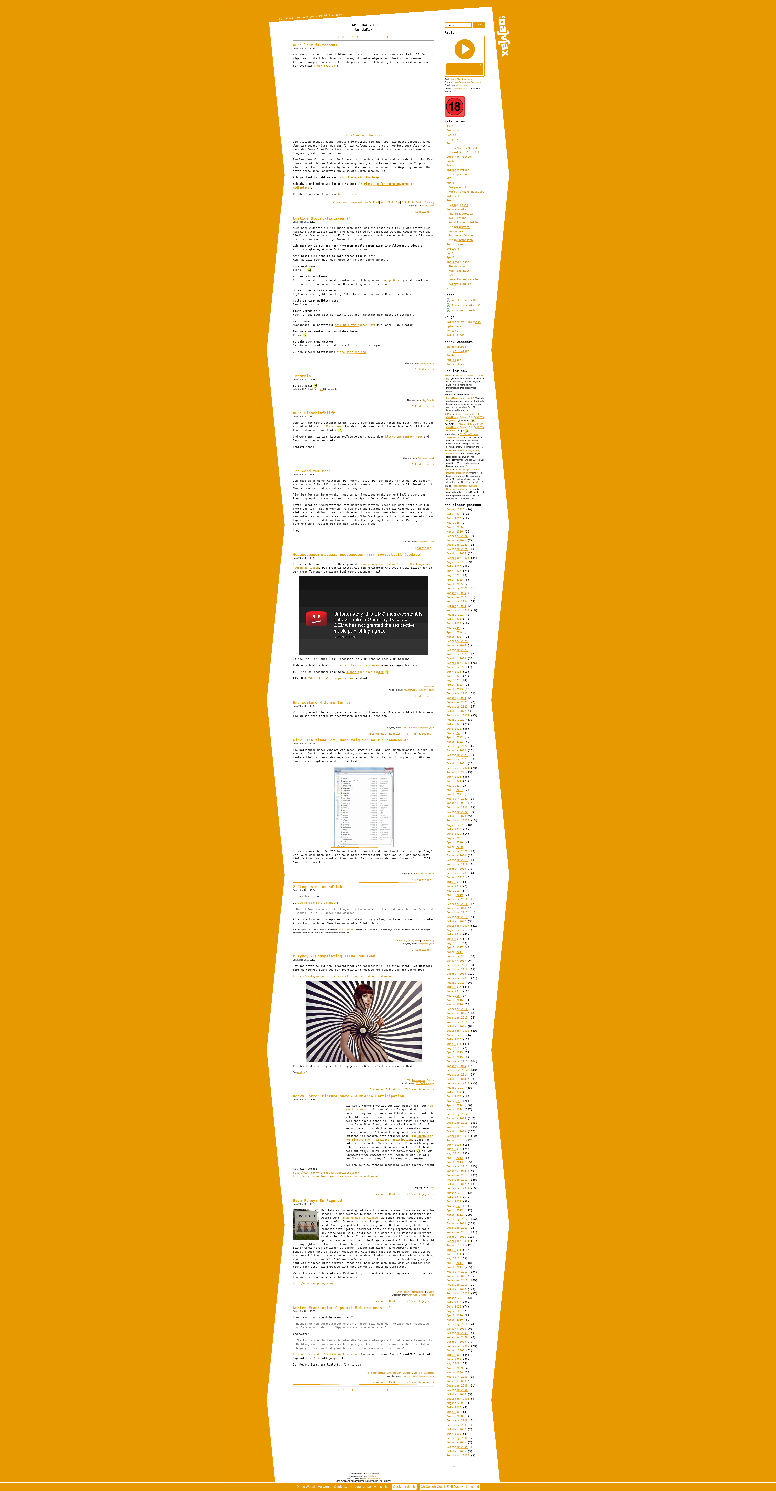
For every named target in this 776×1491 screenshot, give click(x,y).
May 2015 (453, 1048)
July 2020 (454, 829)
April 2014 (455, 1105)
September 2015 (458, 1030)
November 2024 (457, 601)
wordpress (373, 1476)
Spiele (451, 257)
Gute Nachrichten (459, 156)
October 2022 (456, 711)
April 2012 (455, 1210)
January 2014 (456, 1118)
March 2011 (455, 1267)
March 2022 (455, 741)
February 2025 (457, 588)
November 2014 (457, 1074)
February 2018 (457, 903)
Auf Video (454, 359)
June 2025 (454, 571)
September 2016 (458, 978)
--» (380, 36)
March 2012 (455, 1214)
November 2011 (457, 1232)
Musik (391, 202)
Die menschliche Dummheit (317, 902)
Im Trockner (455, 364)
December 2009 (457, 1332)
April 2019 (455, 894)
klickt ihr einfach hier (403, 436)
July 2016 (454, 986)
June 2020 (454, 833)
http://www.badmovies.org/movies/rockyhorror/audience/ (336, 1176)
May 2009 (453, 1363)
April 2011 (455, 1262)
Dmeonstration (394, 1373)
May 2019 (453, 890)
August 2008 (455, 1403)
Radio (411, 202)
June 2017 (454, 938)
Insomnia (302, 376)
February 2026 (457, 535)
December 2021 (457, 754)
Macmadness (457, 231)
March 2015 (455, 1057)
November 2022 (457, 706)
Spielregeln (455, 326)
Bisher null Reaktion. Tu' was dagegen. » (402, 733)
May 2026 (453, 522)
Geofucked (429, 686)
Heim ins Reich (409, 727)
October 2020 (456, 816)
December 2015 (457, 1017)
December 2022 (457, 702)
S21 (451, 274)
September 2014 (458, 1083)
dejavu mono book (371, 1478)
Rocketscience (457, 244)
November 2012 (457, 1179)
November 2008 (457, 1389)
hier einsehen (348, 194)
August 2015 (455, 1035)
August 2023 (455, 667)
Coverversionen (341, 202)
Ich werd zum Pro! (312, 471)
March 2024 (455, 636)
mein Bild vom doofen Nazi (355, 324)
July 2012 (454, 1197)
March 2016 (455, 1004)
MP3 (449, 178)
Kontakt (452, 330)
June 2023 (454, 676)
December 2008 (457, 1385)
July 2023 (454, 671)
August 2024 (455, 614)
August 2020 (455, 825)
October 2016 (456, 973)
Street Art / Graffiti (466, 152)
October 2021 (456, 763)
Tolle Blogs (455, 334)
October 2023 (456, 658)
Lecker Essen (458, 204)
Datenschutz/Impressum (464, 321)
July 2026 (454, 514)
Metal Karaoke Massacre (466, 191)
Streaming (429, 202)
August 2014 (455, 1087)
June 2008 (454, 1411)
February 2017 (457, 956)
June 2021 (454, 781)
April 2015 (455, 1052)
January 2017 (456, 960)
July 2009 (454, 1354)
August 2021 (455, 772)
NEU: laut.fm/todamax (315, 45)
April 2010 (455, 1315)
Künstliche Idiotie (463, 222)
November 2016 (457, 969)
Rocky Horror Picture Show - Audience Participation (348, 1096)
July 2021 (454, 776)
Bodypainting (418, 1080)
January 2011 (456, 1276)
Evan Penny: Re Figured (317, 1200)
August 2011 (455, 1245)
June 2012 (454, 1201)
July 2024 (454, 619)
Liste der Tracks (462, 88)
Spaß (450, 253)
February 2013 (457, 1166)
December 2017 (457, 912)
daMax (448, 375)
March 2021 (455, 794)
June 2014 (454, 1096)
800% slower (333, 426)
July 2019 (454, 881)
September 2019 (458, 873)
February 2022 (457, 746)
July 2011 (454, 1249)
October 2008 (456, 1394)
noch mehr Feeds (463, 310)
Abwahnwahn (410, 690)
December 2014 (457, 1070)
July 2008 (454, 1407)
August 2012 (455, 1192)
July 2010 (454, 1302)
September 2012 (458, 1188)
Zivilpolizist (429, 1373)
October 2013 (456, 1131)
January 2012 (456, 1223)
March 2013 (455, 1162)
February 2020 (457, 851)
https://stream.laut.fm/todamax (468, 82)
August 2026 (455, 509)
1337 (450, 126)
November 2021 (457, 759)
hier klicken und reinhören (358, 665)
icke (425, 205)
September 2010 (458, 1293)
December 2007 (457, 1425)
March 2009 (455, 1372)
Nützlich (453, 196)
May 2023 (453, 680)
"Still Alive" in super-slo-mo (331, 678)
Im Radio (453, 355)
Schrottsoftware (461, 235)
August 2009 (455, 1350)
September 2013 (458, 1135)
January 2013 (456, 1171)
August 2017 (455, 930)
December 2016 (457, 965)
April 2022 (455, 737)
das (321, 389)
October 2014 (456, 1079)
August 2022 (455, 719)
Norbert (449, 450)
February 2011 (457, 1271)
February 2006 (457, 1438)
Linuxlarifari (459, 226)
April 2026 (455, 527)
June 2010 (454, 1306)
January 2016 (456, 1013)
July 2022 (454, 724)
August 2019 (455, 877)
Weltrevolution (460, 283)
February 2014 (457, 1114)
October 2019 (456, 868)
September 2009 (458, 1346)
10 (367, 36)
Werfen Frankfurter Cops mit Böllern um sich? (342, 1307)
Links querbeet (458, 174)
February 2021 (457, 798)
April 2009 (455, 1368)
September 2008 (458, 1398)
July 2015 (454, 1039)
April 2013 (455, 1157)
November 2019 (457, 864)
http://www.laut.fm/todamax (364, 135)
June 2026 (454, 518)
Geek (450, 143)
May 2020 (453, 838)
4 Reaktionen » (423, 211)
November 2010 (457, 1284)
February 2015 (457, 1061)
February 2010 (457, 1324)
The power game (426, 541)
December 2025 (457, 544)
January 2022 (456, 750)
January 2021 (456, 803)
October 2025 (456, 553)
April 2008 (455, 1416)
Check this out (325, 65)
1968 (408, 1080)
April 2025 (455, 579)
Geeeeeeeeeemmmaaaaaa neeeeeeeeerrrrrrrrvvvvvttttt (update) (357, 554)
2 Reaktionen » (423, 464)
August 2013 (455, 1140)
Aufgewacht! (457, 187)
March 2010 (455, 1319)
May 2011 (453, 1258)
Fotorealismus (418, 1292)
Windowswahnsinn (425, 873)
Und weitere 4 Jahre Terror (322, 702)
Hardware (453, 161)
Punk (403, 202)
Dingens (452, 139)
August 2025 (455, 562)
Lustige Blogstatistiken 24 (322, 218)
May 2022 (453, 732)
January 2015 (456, 1065)
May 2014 (453, 1100)
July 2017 (454, 934)
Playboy (430, 1080)
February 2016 (457, 1008)
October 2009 (456, 1341)
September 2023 (458, 662)
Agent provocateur (376, 1373)
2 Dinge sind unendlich (317, 887)
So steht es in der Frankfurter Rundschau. (326, 1354)
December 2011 (457, 1227)
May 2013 (453, 1153)
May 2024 (453, 627)
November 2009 (457, 1337)
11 (388, 36)
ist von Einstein (346, 929)
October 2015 (456, 1026)
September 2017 (458, 925)
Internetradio (357, 202)
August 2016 (455, 982)
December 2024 (457, 597)
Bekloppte (422, 458)
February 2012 (457, 1219)
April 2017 (455, 947)
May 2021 (453, 785)
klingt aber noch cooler (365, 671)
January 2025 (456, 592)
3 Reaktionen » (423, 406)
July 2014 (454, 1092)
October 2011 (456, 1236)
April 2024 (455, 632)
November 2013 (457, 1127)
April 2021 (455, 789)
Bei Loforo (461, 350)
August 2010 (455, 1297)
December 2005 (457, 1446)
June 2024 (454, 623)
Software (453, 248)
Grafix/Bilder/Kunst (425, 1083)
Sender (419, 202)
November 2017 (457, 916)
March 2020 (455, 846)
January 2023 (456, 697)
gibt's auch (461, 85)
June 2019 (454, 886)
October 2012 (456, 1184)
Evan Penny (403, 1292)
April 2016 (455, 1000)
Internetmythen (427, 363)
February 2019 (457, 899)
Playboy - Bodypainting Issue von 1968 (334, 956)
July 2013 (454, 1144)
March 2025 (455, 584)
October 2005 (456, 1451)
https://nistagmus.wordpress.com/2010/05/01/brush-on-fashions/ (342, 976)
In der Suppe (456, 346)
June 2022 (454, 728)
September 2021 (458, 768)
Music (383, 202)
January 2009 (456, 1381)
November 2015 (457, 1022)
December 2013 (457, 1122)
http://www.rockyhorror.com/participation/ (326, 1172)
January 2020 (456, 855)
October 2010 (456, 1289)
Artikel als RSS (463, 300)
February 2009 (457, 1376)
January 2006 (456, 1442)
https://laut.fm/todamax (462, 79)
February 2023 (457, 693)
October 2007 (456, 1429)
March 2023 (455, 689)
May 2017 (453, 943)
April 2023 (455, 684)
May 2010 (453, 1311)
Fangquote (414, 940)
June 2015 (454, 1043)
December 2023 (457, 649)
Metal (376, 202)
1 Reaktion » (424, 369)
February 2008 (457, 1420)
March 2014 (455, 1109)
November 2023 (457, 654)
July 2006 (454, 1433)
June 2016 (454, 991)
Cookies (340, 1486)
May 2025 (453, 575)
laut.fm (368, 202)
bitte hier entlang (351, 351)
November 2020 (457, 811)
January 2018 (456, 908)
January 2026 (456, 540)
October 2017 (456, 921)
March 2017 (455, 951)
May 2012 (453, 1205)
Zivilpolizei (417, 1373)
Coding (451, 134)
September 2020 (458, 820)
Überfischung (427, 940)
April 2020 (455, 842)
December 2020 (457, 807)
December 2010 (457, 1280)
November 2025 (457, 548)
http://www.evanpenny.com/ (313, 1283)
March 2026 (455, 531)
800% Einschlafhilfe (314, 413)
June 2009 (454, 1359)
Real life (430, 400)
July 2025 (454, 566)
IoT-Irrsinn (457, 217)
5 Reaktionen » (423, 696)
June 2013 (454, 1148)
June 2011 (454, 1254)
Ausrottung (401, 940)
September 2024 (458, 610)
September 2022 (458, 715)
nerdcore (301, 1072)
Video (451, 288)
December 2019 (457, 859)
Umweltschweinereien (464, 279)
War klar (299, 712)
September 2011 (458, 1240)
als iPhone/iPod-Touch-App (360, 177)
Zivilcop (406, 1373)
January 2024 (456, 645)
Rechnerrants (456, 209)
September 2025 (458, 557)
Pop (398, 202)
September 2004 (458, 1455)
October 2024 (456, 605)
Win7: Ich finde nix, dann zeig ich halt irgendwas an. (352, 740)
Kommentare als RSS (465, 305)
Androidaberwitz (461, 213)
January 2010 (456, 1328)
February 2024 (457, 640)
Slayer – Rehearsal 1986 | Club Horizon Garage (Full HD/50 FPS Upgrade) (465, 417)
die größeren (391, 280)
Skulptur (430, 1292)
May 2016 (453, 995)
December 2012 (457, 1175)
